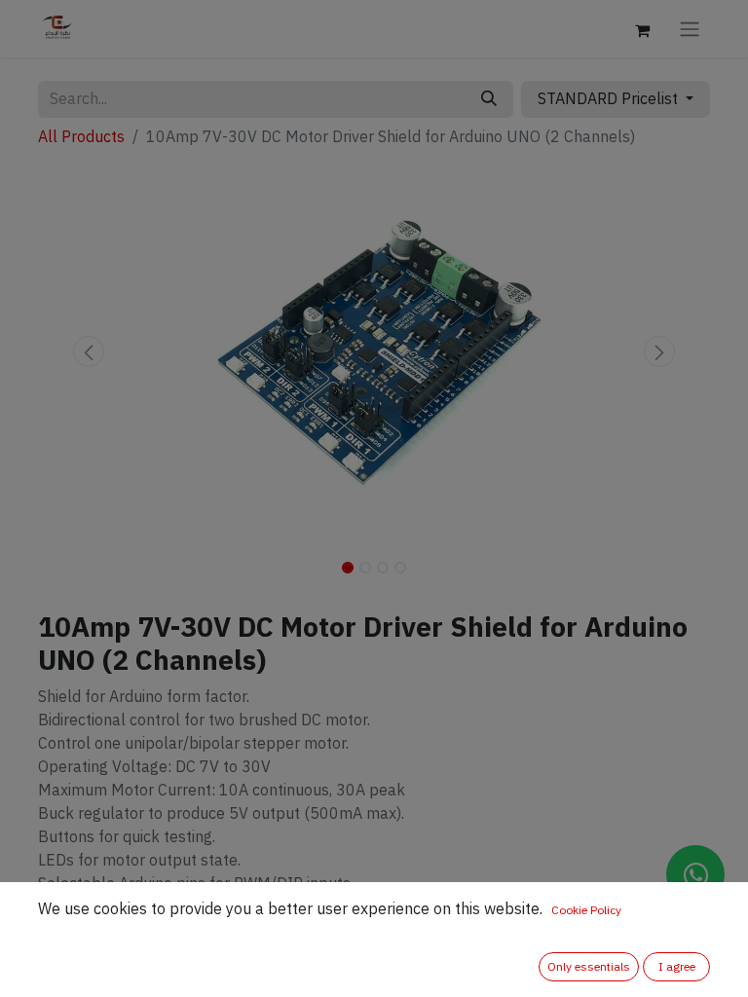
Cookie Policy (586, 910)
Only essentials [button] (588, 967)
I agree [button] (676, 967)
